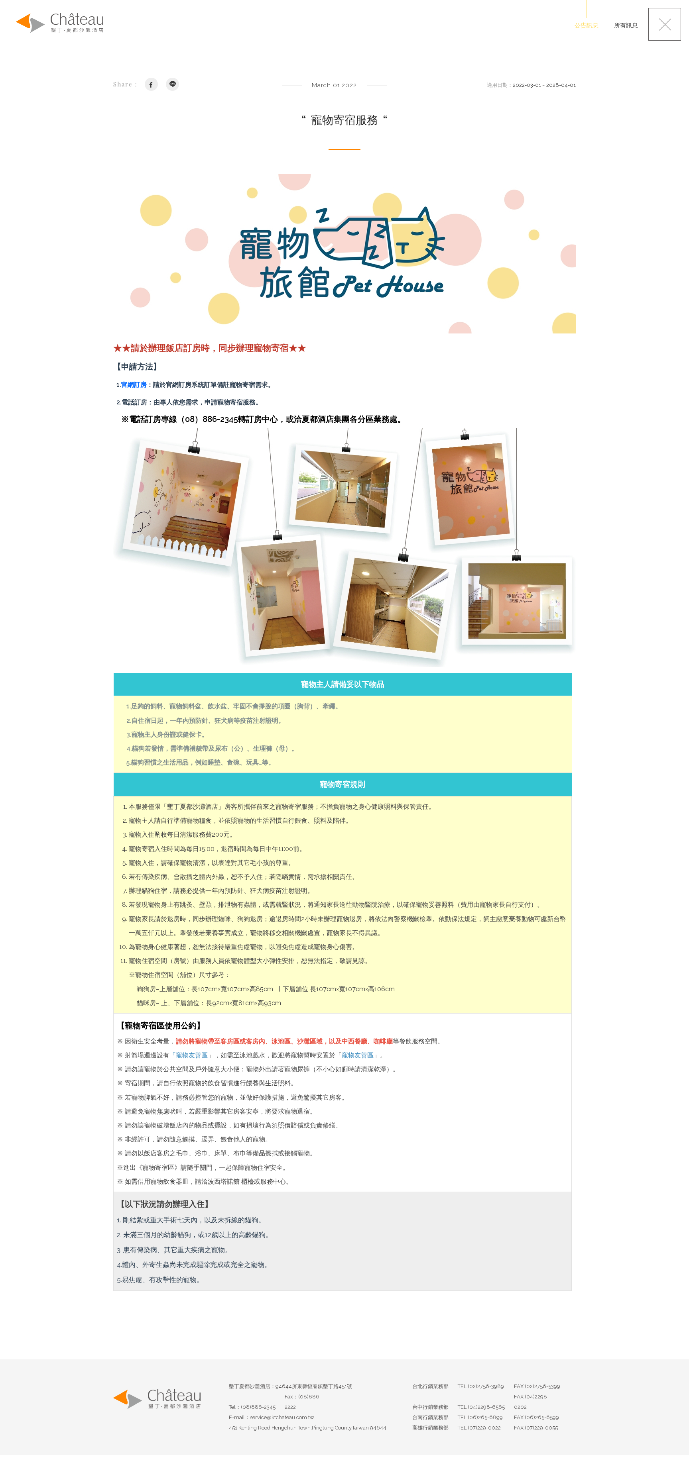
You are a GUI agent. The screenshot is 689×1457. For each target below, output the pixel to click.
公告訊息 (586, 25)
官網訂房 (134, 384)
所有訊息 (626, 25)
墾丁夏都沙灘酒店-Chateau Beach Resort (59, 23)
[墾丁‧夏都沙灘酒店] (157, 1407)
